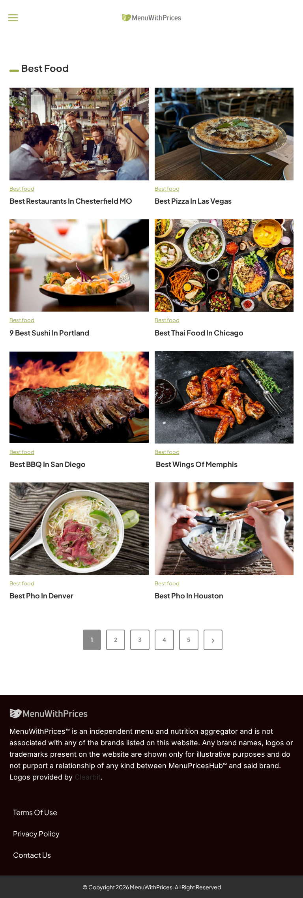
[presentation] (79, 134)
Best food (21, 188)
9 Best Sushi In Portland (49, 332)
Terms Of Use (35, 812)
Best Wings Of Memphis (196, 464)
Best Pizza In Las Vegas (193, 201)
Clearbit (88, 777)
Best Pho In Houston (189, 595)
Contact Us (32, 854)
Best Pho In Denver (41, 595)
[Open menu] (13, 17)
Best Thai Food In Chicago (200, 332)
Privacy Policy (36, 833)
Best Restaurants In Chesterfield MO (70, 201)
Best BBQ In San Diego (47, 464)
